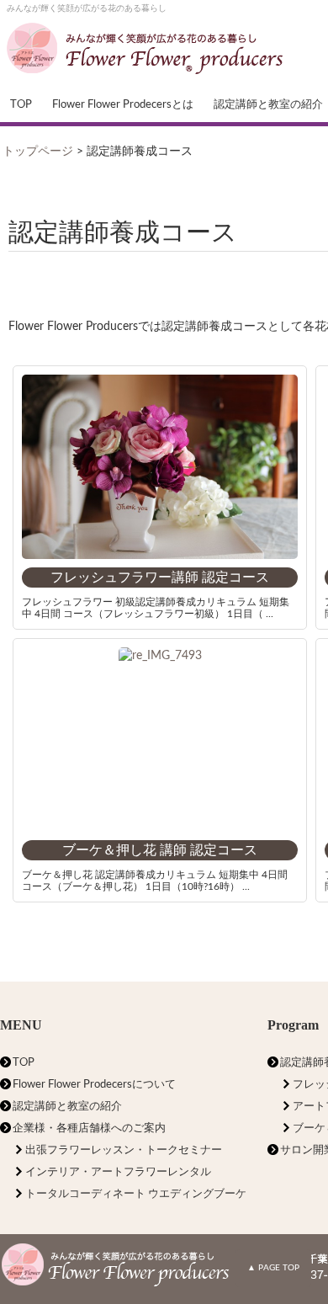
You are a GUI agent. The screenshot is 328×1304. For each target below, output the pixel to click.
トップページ (38, 151)
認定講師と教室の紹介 (67, 1106)
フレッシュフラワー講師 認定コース (159, 577)
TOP (21, 104)
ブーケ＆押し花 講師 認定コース (159, 850)
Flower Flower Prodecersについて (94, 1084)
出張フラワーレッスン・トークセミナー (123, 1150)
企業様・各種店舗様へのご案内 (89, 1128)
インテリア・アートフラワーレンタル (118, 1172)
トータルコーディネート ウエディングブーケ (135, 1194)
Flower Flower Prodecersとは (122, 104)
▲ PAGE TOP (273, 1268)
